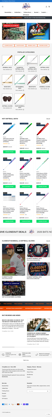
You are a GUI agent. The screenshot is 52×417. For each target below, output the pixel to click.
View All (48, 240)
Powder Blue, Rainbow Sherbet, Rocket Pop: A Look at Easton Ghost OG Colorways (38, 335)
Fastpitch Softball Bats (32, 68)
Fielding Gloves (27, 12)
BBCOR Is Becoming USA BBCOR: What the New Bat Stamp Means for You (13, 320)
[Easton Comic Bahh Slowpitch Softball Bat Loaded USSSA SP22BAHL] (26, 164)
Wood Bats (7, 86)
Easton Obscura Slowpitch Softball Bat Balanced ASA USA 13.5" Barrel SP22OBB (42, 210)
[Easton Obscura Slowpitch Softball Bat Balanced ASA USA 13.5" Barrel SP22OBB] (42, 198)
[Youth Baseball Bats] (20, 99)
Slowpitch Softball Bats (19, 68)
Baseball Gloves (45, 86)
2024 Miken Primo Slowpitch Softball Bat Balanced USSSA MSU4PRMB (41, 141)
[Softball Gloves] (7, 99)
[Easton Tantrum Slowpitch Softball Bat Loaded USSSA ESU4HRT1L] (9, 164)
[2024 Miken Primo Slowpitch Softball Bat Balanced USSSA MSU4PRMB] (42, 129)
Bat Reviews (5, 376)
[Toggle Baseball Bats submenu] (12, 12)
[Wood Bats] (7, 79)
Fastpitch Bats (20, 45)
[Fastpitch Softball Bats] (32, 60)
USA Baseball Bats (20, 87)
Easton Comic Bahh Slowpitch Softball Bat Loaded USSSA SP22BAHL (25, 176)
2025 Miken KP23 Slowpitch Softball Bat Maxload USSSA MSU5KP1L (25, 141)
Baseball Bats (8, 12)
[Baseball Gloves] (45, 79)
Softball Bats (17, 12)
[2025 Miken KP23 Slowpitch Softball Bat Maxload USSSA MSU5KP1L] (26, 129)
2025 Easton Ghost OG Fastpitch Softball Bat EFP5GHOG (8, 140)
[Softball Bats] (45, 60)
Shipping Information (31, 369)
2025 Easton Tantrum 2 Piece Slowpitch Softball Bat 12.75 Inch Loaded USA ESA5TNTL (9, 210)
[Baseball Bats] (7, 60)
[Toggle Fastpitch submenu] (47, 12)
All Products (26, 14)
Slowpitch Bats (9, 45)
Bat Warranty (30, 374)
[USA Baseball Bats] (20, 79)
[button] (49, 6)
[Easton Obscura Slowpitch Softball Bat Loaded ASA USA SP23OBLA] (26, 198)
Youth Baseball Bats (20, 106)
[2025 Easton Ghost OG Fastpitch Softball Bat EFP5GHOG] (9, 129)
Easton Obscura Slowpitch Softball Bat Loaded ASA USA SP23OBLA (25, 210)
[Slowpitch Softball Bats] (20, 60)
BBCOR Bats (32, 86)
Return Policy (30, 372)
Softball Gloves (7, 106)
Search (28, 377)
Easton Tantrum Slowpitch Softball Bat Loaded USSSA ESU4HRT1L (8, 176)
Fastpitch (43, 12)
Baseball (36, 12)
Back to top (26, 360)
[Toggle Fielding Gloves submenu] (32, 12)
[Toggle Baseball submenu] (39, 12)
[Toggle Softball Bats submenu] (21, 12)
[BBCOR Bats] (32, 79)
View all (48, 118)
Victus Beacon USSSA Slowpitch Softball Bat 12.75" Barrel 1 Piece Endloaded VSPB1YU (41, 176)
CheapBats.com (7, 412)
